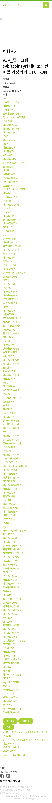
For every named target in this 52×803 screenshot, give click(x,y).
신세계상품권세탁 (11, 181)
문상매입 (7, 405)
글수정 (6, 751)
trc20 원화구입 (10, 462)
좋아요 (10, 721)
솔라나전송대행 (10, 352)
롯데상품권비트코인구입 (14, 640)
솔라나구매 (8, 109)
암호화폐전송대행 (11, 568)
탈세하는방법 (9, 534)
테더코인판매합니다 (12, 610)
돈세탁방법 (8, 617)
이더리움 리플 (9, 159)
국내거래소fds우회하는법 (15, 466)
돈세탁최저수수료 (11, 390)
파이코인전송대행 (11, 632)
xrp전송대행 (9, 234)
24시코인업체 (9, 413)
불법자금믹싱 (9, 409)
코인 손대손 (8, 121)
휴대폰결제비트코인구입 (14, 272)
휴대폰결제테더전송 (12, 545)
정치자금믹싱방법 (11, 348)
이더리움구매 (9, 655)
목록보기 (7, 747)
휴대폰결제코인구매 (12, 439)
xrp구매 (7, 526)
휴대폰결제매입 (10, 238)
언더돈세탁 (8, 621)
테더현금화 (8, 227)
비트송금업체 (9, 515)
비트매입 (7, 667)
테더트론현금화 (10, 223)
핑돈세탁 (7, 306)
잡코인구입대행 (10, 276)
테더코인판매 (9, 310)
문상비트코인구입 (11, 299)
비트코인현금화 (10, 579)
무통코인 (7, 394)
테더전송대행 (9, 268)
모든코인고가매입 (11, 557)
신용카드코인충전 (11, 322)
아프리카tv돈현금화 (12, 659)
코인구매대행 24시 (12, 564)
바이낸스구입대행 (11, 363)
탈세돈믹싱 (8, 431)
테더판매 (7, 170)
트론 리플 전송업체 (12, 598)
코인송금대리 (9, 314)
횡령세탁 (7, 143)
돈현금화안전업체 (11, 496)
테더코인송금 (9, 132)
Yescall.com (27, 798)
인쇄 (8, 727)
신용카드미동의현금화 (13, 553)
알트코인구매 (9, 284)
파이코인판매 (9, 492)
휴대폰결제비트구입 (12, 318)
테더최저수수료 (10, 469)
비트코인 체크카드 (11, 360)
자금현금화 (8, 572)
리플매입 (7, 193)
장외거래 (7, 686)
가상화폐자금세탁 (11, 477)
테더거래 (7, 678)
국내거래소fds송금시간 (14, 117)
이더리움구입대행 (11, 375)
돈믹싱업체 (8, 166)
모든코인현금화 (10, 576)
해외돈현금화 (9, 504)
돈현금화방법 (9, 356)
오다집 (6, 523)
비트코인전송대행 (11, 204)
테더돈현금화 (9, 151)
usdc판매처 (8, 401)
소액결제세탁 (9, 231)
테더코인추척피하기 (12, 485)
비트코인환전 (9, 378)
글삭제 (13, 751)
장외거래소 (8, 261)
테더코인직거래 (10, 538)
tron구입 (7, 212)
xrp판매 (7, 382)
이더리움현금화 (10, 124)
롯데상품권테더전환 (12, 397)
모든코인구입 (9, 329)
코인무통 (7, 287)
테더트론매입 (9, 594)
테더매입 (7, 670)
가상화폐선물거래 (11, 606)
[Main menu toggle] (46, 5)
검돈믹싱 (7, 136)
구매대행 (7, 200)
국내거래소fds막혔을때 (14, 708)
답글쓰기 (16, 747)
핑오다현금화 (9, 644)
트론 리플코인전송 (11, 325)
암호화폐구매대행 (11, 587)
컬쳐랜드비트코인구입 (13, 443)
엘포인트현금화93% (12, 246)
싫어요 (25, 721)
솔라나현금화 (9, 174)
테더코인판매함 (10, 636)
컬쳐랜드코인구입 (11, 689)
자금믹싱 (7, 280)
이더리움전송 (9, 386)
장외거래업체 (9, 253)
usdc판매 (7, 341)
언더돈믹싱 (8, 337)
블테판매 (7, 367)
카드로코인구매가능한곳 (14, 530)
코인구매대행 (9, 447)
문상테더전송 (9, 519)
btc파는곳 (8, 704)
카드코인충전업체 (11, 560)
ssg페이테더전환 (11, 682)
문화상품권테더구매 (12, 549)
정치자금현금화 (10, 242)
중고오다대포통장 (11, 303)
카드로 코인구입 (10, 507)
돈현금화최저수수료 (12, 185)
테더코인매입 (9, 416)
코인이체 (7, 451)
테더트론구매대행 (11, 428)
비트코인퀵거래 (10, 488)
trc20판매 (8, 208)
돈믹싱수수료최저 (11, 102)
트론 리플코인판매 (11, 458)
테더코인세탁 (9, 215)
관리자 (35, 798)
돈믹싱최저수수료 (11, 197)
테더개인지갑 (9, 140)
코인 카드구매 (9, 265)
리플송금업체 (9, 105)
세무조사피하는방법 (12, 674)
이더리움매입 (9, 344)
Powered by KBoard (14, 755)
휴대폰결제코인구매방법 (14, 162)
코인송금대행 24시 (12, 178)
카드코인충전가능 (11, 250)
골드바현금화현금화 (12, 113)
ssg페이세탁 (9, 693)
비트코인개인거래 (11, 128)
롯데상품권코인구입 (12, 219)
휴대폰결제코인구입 (12, 424)
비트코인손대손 (10, 651)
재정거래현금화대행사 (13, 697)
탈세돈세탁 (8, 155)
